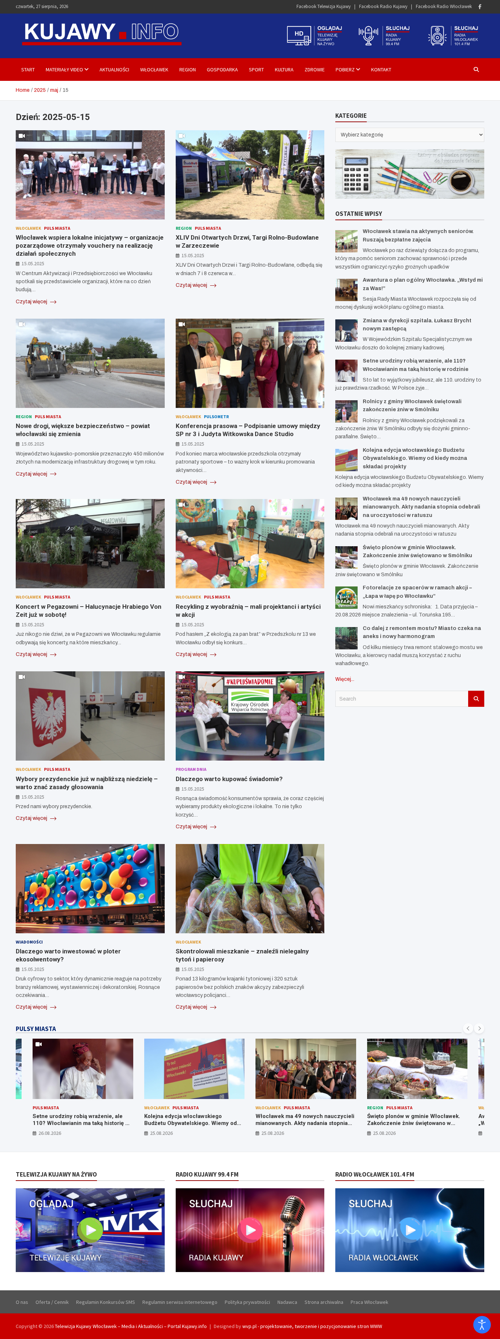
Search (476, 699)
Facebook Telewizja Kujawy (323, 6)
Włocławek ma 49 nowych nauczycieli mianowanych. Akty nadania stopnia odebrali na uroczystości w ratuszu (421, 507)
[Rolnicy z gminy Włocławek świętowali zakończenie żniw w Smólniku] (346, 411)
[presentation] (468, 1028)
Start (28, 69)
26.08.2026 (49, 1133)
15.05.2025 (33, 263)
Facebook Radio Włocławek (444, 6)
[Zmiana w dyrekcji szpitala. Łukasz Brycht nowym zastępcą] (346, 330)
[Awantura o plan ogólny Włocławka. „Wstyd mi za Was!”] (346, 290)
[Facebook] (479, 6)
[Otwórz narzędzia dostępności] (482, 1325)
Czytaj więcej (32, 301)
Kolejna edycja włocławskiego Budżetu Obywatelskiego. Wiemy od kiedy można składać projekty (415, 458)
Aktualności (114, 69)
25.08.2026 (161, 1133)
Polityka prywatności (247, 1302)
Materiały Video (64, 69)
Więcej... (344, 679)
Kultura (284, 69)
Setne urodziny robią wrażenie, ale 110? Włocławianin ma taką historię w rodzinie (81, 1123)
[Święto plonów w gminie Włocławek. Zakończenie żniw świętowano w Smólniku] (346, 557)
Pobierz (345, 69)
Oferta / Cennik (52, 1302)
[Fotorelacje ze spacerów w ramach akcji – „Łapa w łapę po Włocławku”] (346, 597)
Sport (256, 69)
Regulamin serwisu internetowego (179, 1302)
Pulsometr (216, 416)
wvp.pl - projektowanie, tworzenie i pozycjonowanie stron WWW (312, 1326)
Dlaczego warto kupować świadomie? (229, 779)
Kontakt (381, 69)
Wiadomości (29, 942)
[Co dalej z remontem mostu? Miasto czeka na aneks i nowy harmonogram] (346, 638)
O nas (22, 1302)
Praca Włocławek (369, 1302)
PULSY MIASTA (36, 1029)
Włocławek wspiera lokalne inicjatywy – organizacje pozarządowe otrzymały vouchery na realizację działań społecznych (90, 245)
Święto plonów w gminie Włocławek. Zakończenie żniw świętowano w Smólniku (413, 1123)
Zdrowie (315, 69)
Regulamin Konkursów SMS (105, 1302)
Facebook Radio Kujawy (383, 6)
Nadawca (287, 1302)
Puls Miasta (57, 228)
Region (187, 69)
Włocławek (154, 69)
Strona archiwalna (324, 1302)
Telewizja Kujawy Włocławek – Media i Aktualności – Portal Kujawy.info (131, 1326)
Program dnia (191, 769)
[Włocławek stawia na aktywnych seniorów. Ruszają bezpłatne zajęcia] (346, 241)
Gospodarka (222, 69)
